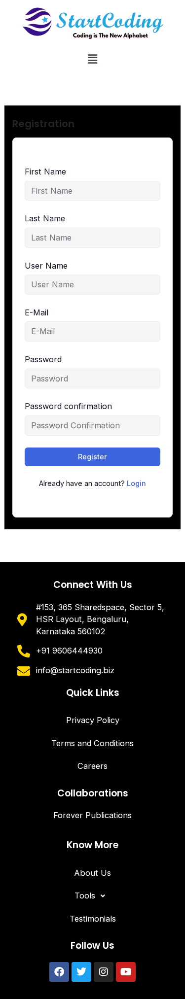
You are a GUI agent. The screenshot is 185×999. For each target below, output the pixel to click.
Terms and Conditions (92, 743)
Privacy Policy (92, 720)
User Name (46, 266)
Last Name (45, 218)
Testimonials (93, 919)
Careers (92, 766)
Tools (84, 895)
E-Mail (36, 312)
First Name (45, 171)
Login (136, 483)
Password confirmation (68, 406)
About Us (92, 873)
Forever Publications (92, 815)
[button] (92, 59)
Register (92, 456)
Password (43, 359)
